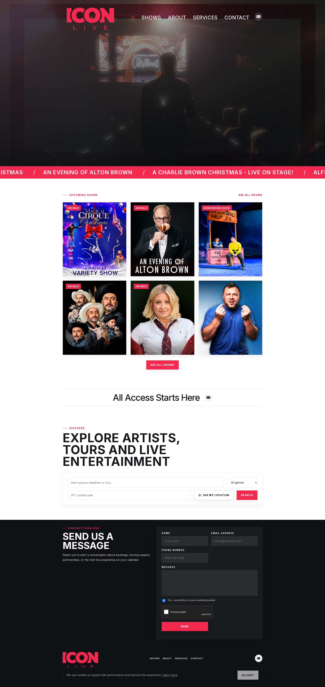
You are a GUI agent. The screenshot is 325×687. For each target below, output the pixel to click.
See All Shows (162, 364)
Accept (248, 675)
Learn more (169, 675)
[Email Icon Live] (258, 17)
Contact (237, 17)
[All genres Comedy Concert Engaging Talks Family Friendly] (242, 482)
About (177, 17)
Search (247, 495)
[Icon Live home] (88, 19)
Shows (151, 17)
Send (185, 626)
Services (205, 17)
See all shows (250, 194)
